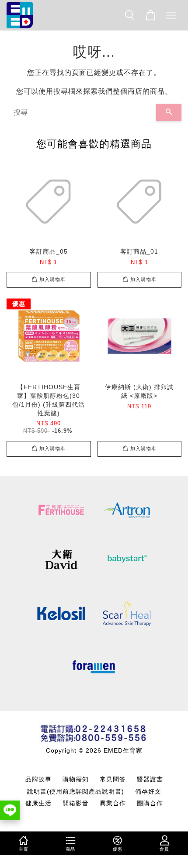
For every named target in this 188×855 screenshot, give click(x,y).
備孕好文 (148, 791)
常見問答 (113, 779)
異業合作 (113, 803)
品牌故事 (38, 779)
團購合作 (150, 803)
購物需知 (76, 779)
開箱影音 (76, 803)
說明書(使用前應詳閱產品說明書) (75, 791)
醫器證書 (150, 779)
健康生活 (38, 803)
